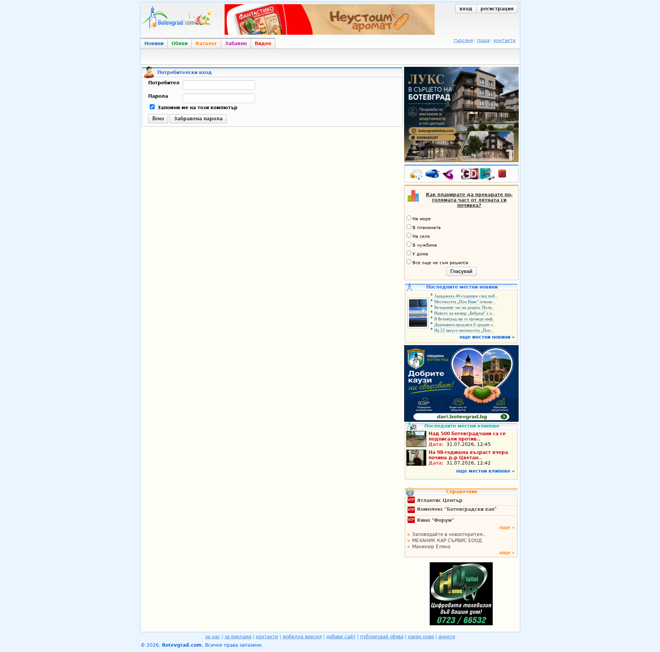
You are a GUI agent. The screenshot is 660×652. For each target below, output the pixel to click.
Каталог (206, 43)
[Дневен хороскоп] (450, 175)
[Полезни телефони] (506, 175)
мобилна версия (302, 636)
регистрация (497, 8)
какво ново (421, 636)
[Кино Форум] (478, 174)
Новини (153, 43)
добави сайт (341, 636)
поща (483, 40)
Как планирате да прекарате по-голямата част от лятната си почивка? (469, 200)
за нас (212, 636)
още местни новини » (487, 337)
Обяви (179, 43)
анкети (446, 636)
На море (421, 218)
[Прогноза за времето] (416, 175)
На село (421, 236)
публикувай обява (381, 636)
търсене (463, 40)
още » (507, 527)
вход (465, 8)
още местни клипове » (485, 471)
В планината (426, 227)
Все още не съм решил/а (440, 262)
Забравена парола (198, 118)
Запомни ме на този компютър (197, 107)
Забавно (236, 43)
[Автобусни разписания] (433, 175)
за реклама (238, 636)
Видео (263, 43)
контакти (504, 40)
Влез (158, 118)
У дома (420, 254)
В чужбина (424, 245)
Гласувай (461, 271)
